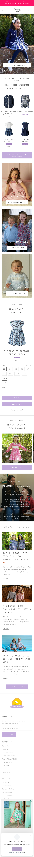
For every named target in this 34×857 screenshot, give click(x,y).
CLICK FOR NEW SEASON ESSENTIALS (17, 155)
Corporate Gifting (7, 762)
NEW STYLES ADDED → (17, 65)
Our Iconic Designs (8, 789)
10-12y (17, 374)
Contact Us (5, 746)
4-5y (16, 369)
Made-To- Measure (7, 792)
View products (17, 468)
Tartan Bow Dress (25, 112)
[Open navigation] (2, 9)
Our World (5, 782)
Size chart (29, 365)
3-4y (10, 369)
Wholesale (5, 766)
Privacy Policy (6, 772)
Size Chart (5, 749)
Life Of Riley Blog (7, 795)
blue (4, 382)
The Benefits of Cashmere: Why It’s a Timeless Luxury (17, 609)
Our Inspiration (6, 786)
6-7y (28, 369)
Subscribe (9, 734)
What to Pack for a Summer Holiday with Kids (17, 659)
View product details (17, 410)
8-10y (10, 374)
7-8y (4, 374)
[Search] (28, 10)
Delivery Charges (7, 752)
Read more (6, 578)
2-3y (4, 369)
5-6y (22, 369)
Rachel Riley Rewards (8, 756)
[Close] (31, 801)
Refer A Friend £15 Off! (9, 759)
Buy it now (17, 404)
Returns (4, 769)
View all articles (17, 687)
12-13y (24, 374)
